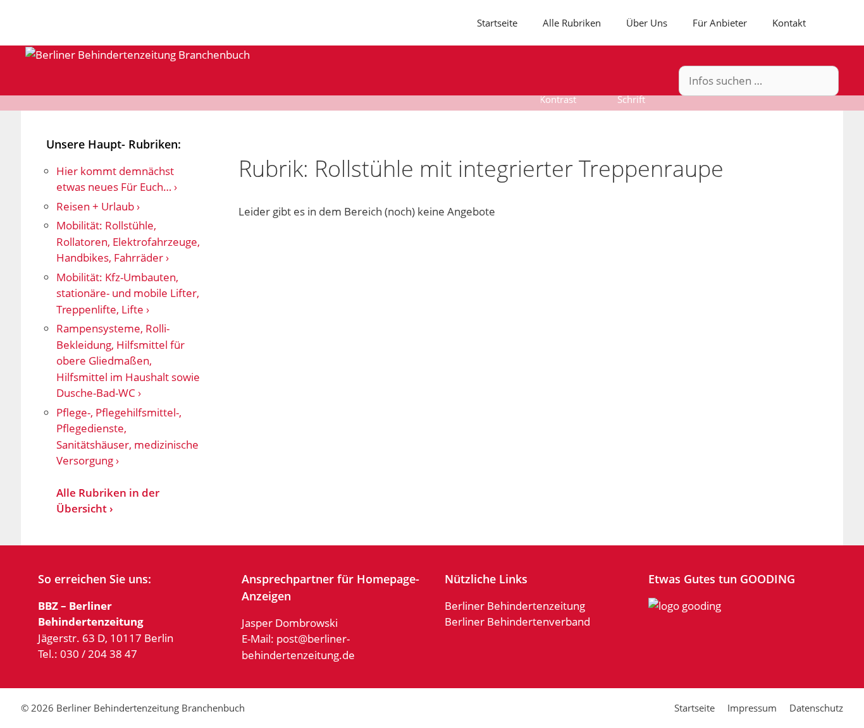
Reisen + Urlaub (95, 206)
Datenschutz (816, 707)
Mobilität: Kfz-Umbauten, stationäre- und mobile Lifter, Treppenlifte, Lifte (127, 293)
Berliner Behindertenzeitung (515, 605)
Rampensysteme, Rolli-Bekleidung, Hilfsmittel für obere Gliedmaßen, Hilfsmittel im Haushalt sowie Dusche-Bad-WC (128, 360)
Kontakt (789, 22)
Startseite (497, 22)
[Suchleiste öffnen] (824, 22)
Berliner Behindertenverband (517, 621)
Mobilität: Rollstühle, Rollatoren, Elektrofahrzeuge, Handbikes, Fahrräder (128, 241)
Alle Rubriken (572, 22)
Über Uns (646, 22)
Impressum (752, 707)
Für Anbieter (720, 22)
